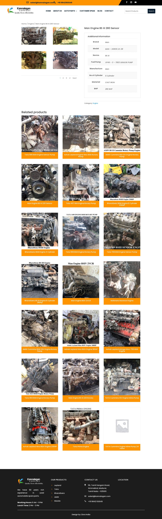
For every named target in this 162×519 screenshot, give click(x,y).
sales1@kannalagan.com (42, 2)
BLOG (100, 11)
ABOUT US (57, 11)
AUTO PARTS (69, 11)
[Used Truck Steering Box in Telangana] (65, 44)
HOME (48, 11)
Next (75, 78)
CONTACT (109, 11)
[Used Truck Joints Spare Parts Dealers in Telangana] (33, 68)
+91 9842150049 (65, 2)
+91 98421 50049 (95, 501)
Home (23, 24)
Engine (31, 24)
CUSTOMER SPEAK (87, 11)
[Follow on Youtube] (135, 2)
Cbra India (85, 514)
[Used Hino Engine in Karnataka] (33, 44)
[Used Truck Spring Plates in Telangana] (65, 68)
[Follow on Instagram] (131, 2)
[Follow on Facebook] (126, 2)
